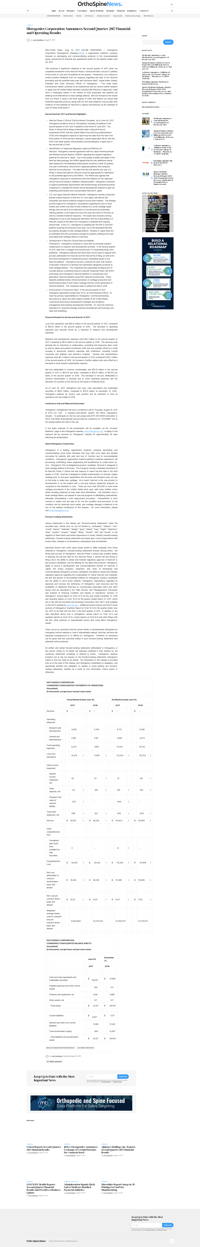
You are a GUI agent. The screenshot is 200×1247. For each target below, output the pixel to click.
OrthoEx (78, 16)
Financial (30, 25)
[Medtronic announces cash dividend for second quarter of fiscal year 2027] (146, 121)
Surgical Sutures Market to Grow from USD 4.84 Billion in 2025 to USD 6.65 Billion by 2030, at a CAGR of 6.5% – (157, 66)
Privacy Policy (106, 1081)
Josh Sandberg (150, 229)
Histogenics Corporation (85, 1047)
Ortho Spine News (36, 1241)
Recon (147, 216)
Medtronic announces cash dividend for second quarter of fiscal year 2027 (155, 57)
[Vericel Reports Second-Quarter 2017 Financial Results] (44, 1133)
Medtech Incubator (103, 16)
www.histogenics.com (93, 431)
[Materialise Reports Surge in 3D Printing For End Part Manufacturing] (118, 1170)
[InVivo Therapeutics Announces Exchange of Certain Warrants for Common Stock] (81, 1133)
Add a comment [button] (56, 1061)
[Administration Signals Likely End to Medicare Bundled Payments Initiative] (81, 1170)
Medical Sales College (133, 16)
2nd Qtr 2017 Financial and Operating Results (60, 1047)
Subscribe (123, 1076)
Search (144, 36)
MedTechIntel (68, 16)
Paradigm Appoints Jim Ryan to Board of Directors (155, 83)
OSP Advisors (89, 16)
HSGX (80, 53)
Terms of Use (117, 1081)
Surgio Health (117, 16)
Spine (146, 197)
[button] (172, 4)
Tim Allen (149, 210)
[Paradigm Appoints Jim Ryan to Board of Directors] (146, 163)
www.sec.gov (72, 605)
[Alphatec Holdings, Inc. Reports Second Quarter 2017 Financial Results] (118, 1133)
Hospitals (74, 1181)
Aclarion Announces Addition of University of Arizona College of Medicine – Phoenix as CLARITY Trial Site (156, 75)
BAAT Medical (148, 16)
